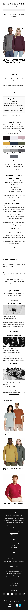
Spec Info (5, 68)
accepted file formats (16, 225)
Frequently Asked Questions (14, 543)
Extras (14, 69)
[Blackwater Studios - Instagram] (12, 594)
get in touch (19, 110)
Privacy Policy (17, 600)
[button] (23, 28)
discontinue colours (9, 166)
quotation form (19, 232)
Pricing (22, 68)
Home (5, 14)
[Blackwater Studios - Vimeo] (24, 594)
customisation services (9, 105)
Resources (14, 542)
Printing (15, 68)
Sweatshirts (8, 23)
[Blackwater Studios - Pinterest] (16, 594)
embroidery (19, 249)
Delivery (14, 545)
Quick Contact (14, 547)
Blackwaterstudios (6, 598)
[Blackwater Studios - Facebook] (8, 594)
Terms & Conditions (10, 600)
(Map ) (17, 579)
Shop (8, 14)
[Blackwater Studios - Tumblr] (20, 594)
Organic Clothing (11, 115)
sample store (10, 266)
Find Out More (14, 331)
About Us (14, 548)
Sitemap (21, 600)
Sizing (18, 68)
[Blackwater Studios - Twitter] (4, 594)
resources (16, 211)
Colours (10, 68)
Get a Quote (14, 92)
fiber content (13, 128)
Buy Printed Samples (14, 555)
